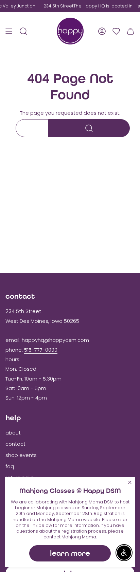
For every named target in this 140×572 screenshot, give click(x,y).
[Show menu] (9, 31)
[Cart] (130, 31)
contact (15, 444)
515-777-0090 (40, 350)
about (13, 432)
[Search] (89, 128)
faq (9, 466)
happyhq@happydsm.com (55, 340)
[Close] (129, 482)
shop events (21, 455)
